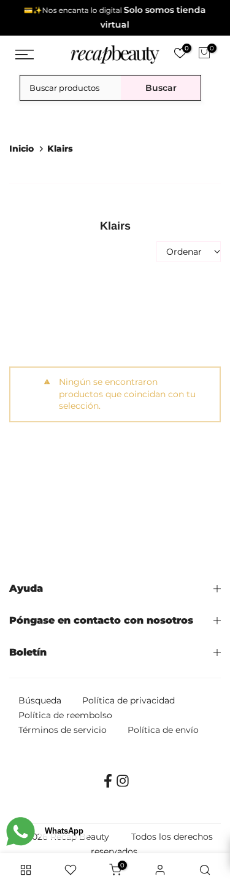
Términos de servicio (62, 729)
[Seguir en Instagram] (122, 785)
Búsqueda (39, 700)
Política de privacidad (128, 700)
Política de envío (163, 729)
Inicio (21, 148)
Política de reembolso (65, 715)
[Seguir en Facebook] (108, 785)
